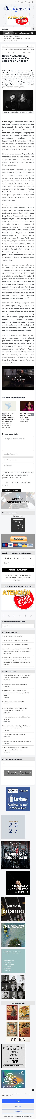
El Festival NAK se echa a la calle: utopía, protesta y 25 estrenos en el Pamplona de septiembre (8, 418)
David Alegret (7, 122)
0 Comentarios (6, 426)
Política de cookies (8, 1116)
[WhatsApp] (19, 616)
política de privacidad (14, 578)
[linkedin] (29, 2)
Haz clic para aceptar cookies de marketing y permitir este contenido (18, 773)
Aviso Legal (29, 1116)
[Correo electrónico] (30, 616)
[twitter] (18, 2)
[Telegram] (25, 616)
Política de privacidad (20, 1116)
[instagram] (22, 2)
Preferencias (18, 1111)
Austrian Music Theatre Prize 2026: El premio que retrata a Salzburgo (17, 662)
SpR (6, 49)
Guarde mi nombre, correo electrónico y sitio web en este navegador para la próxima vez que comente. (17, 475)
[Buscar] (33, 29)
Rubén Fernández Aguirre (14, 87)
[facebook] (15, 2)
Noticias (31, 49)
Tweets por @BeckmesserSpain (18, 773)
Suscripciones (18, 516)
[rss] (32, 2)
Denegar (18, 1106)
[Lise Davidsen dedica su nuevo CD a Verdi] (27, 402)
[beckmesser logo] (17, 4)
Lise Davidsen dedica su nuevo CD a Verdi (15, 684)
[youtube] (25, 2)
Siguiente (29, 46)
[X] (8, 616)
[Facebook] (3, 616)
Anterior (7, 46)
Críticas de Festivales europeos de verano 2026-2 (17, 741)
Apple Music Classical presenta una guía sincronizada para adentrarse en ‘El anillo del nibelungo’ (16, 693)
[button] (33, 1090)
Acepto (18, 1101)
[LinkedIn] (14, 616)
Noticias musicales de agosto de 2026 (14, 702)
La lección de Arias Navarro (15, 636)
